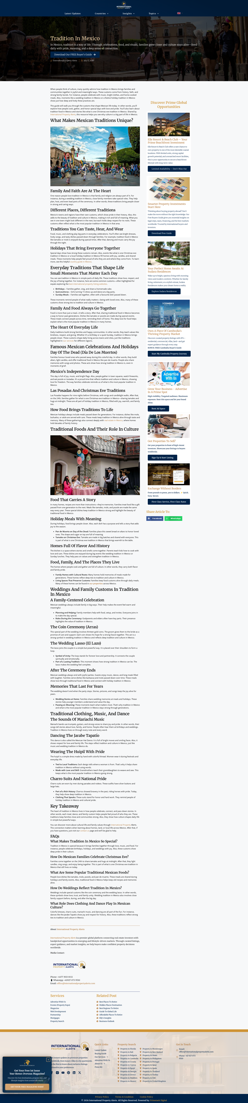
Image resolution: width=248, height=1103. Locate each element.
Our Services (100, 1057)
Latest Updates (73, 13)
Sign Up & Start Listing (162, 457)
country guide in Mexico (80, 261)
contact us (84, 830)
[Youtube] (62, 1072)
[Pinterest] (68, 1072)
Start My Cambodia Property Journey (169, 353)
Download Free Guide (162, 233)
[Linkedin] (74, 1072)
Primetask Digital (158, 1100)
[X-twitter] (79, 1072)
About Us (98, 1063)
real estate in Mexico (113, 420)
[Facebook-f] (51, 1072)
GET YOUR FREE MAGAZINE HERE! (27, 1087)
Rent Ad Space (158, 408)
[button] (154, 518)
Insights (127, 13)
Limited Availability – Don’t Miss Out (169, 169)
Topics (152, 13)
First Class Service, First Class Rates (169, 502)
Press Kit (98, 1067)
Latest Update (100, 1050)
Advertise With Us (102, 1060)
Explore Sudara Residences (164, 291)
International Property (121, 824)
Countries (100, 13)
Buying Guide (100, 1053)
